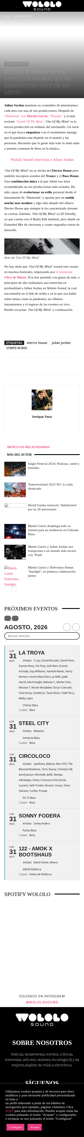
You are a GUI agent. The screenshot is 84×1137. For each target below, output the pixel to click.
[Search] (78, 6)
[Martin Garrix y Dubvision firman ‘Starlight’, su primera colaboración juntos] (15, 576)
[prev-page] (7, 589)
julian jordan (61, 343)
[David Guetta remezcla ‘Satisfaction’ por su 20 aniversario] (15, 510)
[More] (52, 366)
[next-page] (14, 589)
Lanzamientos (23, 16)
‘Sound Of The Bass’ (30, 121)
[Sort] (15, 618)
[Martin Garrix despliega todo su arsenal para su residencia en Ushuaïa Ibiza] (15, 531)
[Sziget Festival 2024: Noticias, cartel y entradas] (15, 469)
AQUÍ (9, 1111)
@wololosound (42, 1002)
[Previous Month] (67, 627)
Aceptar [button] (34, 1127)
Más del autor (19, 454)
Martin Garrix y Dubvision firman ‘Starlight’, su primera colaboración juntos (52, 571)
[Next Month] (76, 627)
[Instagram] (33, 426)
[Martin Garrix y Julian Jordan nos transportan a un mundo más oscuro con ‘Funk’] (15, 552)
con (26, 116)
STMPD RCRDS (16, 348)
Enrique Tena (42, 417)
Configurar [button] (15, 1127)
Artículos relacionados (28, 447)
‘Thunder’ (56, 116)
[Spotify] (42, 426)
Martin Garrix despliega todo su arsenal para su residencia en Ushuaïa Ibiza (53, 530)
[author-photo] (42, 410)
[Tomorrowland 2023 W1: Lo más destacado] (15, 489)
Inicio (5, 16)
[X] (51, 426)
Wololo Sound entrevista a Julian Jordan (42, 159)
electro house (37, 343)
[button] (7, 6)
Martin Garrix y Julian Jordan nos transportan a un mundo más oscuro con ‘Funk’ (52, 551)
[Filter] (7, 618)
